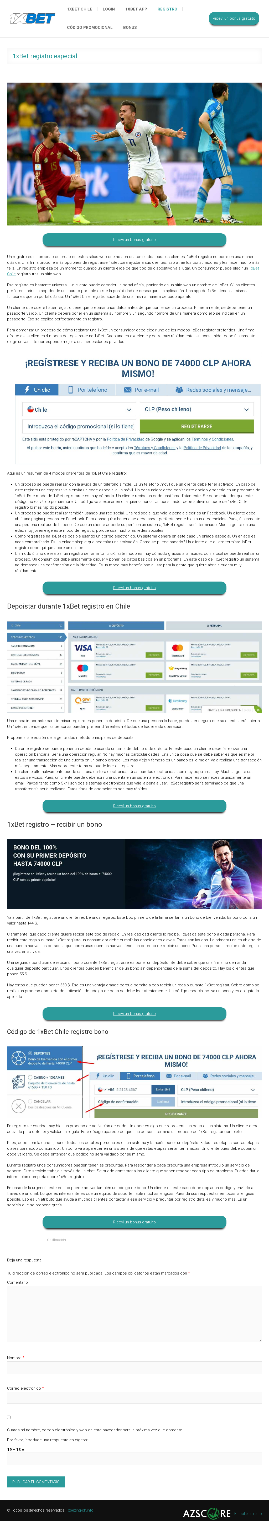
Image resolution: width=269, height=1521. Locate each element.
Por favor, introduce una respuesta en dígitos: (47, 1440)
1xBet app (136, 9)
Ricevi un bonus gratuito (234, 18)
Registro (167, 9)
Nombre (15, 1358)
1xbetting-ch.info (80, 1510)
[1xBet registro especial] (134, 154)
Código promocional (90, 27)
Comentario (17, 1282)
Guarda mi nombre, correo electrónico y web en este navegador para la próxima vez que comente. (95, 1430)
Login (109, 9)
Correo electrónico (25, 1388)
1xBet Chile (79, 9)
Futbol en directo (248, 1514)
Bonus (130, 27)
